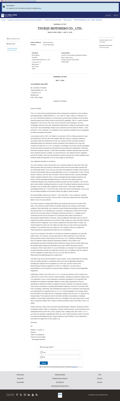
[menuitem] (107, 41)
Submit (43, 363)
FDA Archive (20, 374)
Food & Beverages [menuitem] (104, 47)
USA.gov (99, 382)
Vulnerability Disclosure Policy (60, 386)
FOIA (99, 374)
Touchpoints (74, 366)
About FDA (20, 378)
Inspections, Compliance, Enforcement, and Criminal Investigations (25, 19)
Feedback (118, 198)
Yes (44, 352)
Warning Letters (67, 19)
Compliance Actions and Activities (52, 19)
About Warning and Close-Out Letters (12, 49)
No (44, 357)
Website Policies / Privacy (60, 378)
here (39, 8)
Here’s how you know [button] (31, 0)
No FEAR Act (60, 382)
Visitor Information (60, 374)
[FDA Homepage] (9, 15)
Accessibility (20, 382)
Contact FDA (10, 394)
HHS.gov (99, 378)
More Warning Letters (14, 38)
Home (3, 19)
